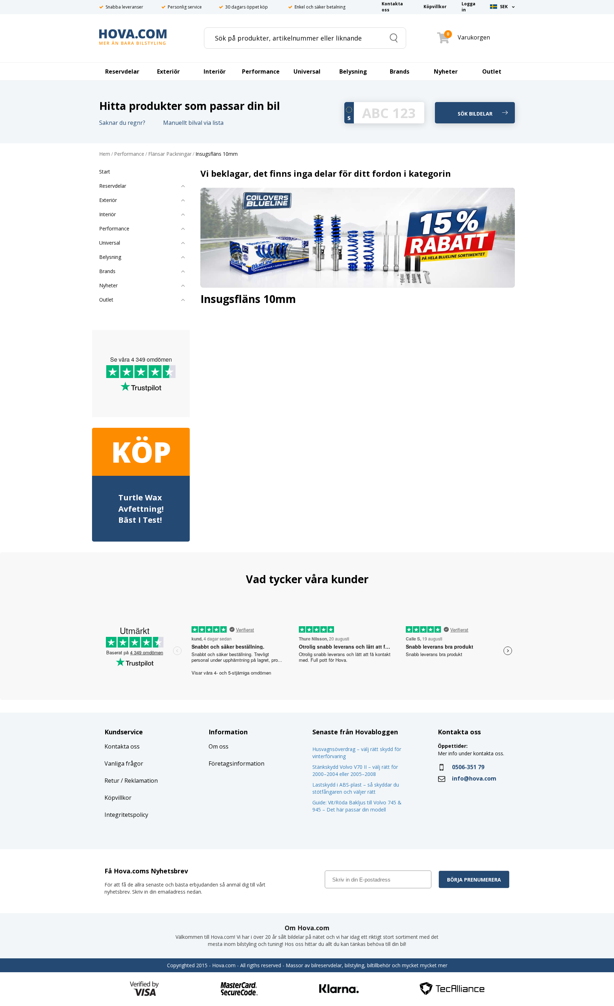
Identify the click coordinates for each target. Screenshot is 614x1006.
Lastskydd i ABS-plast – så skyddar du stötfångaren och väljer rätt (355, 788)
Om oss (218, 746)
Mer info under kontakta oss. (472, 753)
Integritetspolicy (126, 815)
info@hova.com (474, 778)
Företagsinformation (236, 763)
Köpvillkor (117, 798)
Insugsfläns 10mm (216, 154)
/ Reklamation (138, 780)
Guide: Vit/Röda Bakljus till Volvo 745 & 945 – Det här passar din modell (357, 806)
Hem (104, 154)
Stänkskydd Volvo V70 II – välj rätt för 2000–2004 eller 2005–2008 (355, 770)
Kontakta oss (122, 746)
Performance (129, 154)
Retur (111, 780)
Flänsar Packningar (170, 154)
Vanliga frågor (123, 763)
